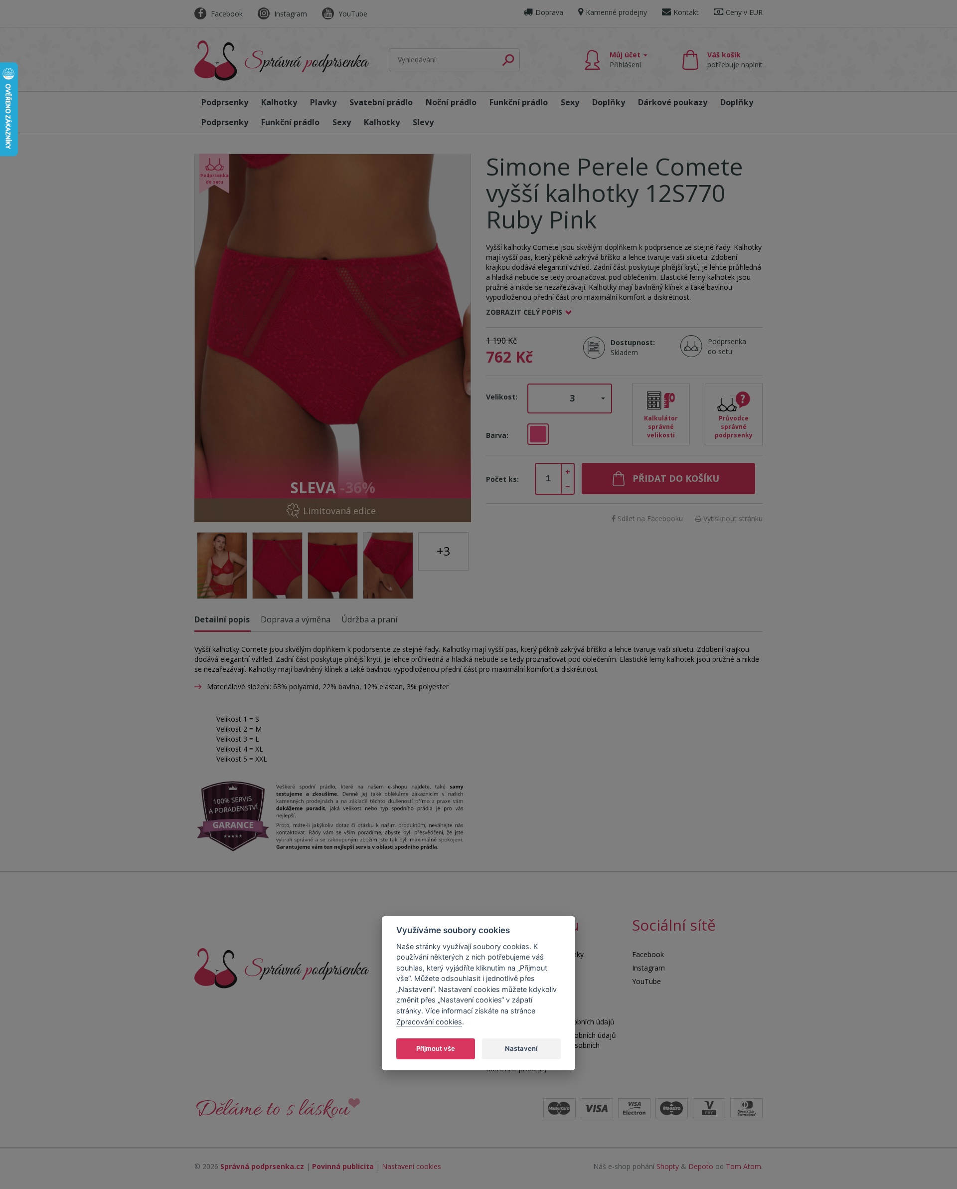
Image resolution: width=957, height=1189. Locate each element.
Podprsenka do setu (724, 346)
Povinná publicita (343, 1166)
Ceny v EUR (744, 12)
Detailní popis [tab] (222, 619)
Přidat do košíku (676, 478)
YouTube (351, 13)
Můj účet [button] (626, 59)
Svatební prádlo (381, 102)
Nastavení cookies (411, 1166)
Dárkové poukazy (672, 102)
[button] (569, 398)
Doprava (549, 12)
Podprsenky (224, 102)
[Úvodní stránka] (281, 60)
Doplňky (608, 102)
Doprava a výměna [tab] (295, 619)
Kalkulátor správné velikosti (661, 426)
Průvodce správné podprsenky (734, 426)
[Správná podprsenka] (281, 967)
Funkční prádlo (518, 102)
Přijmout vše (435, 1048)
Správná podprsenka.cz (262, 1166)
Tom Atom (743, 1166)
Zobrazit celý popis (524, 312)
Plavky (323, 102)
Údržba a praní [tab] (369, 619)
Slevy (423, 122)
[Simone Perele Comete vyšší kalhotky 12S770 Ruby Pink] (332, 338)
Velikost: (501, 396)
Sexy (570, 102)
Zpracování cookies (429, 1021)
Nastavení (521, 1048)
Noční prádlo (451, 102)
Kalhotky (279, 102)
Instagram (289, 13)
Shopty (667, 1166)
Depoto (700, 1166)
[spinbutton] (548, 479)
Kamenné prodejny (616, 12)
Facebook (226, 13)
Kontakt (686, 12)
